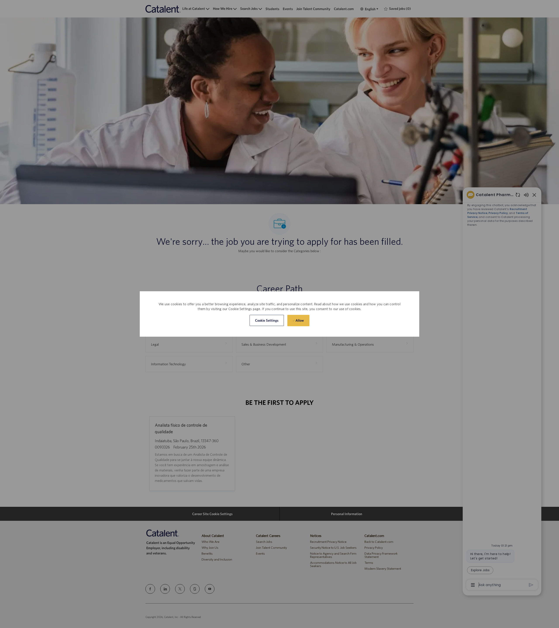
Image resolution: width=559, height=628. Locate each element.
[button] (267, 320)
